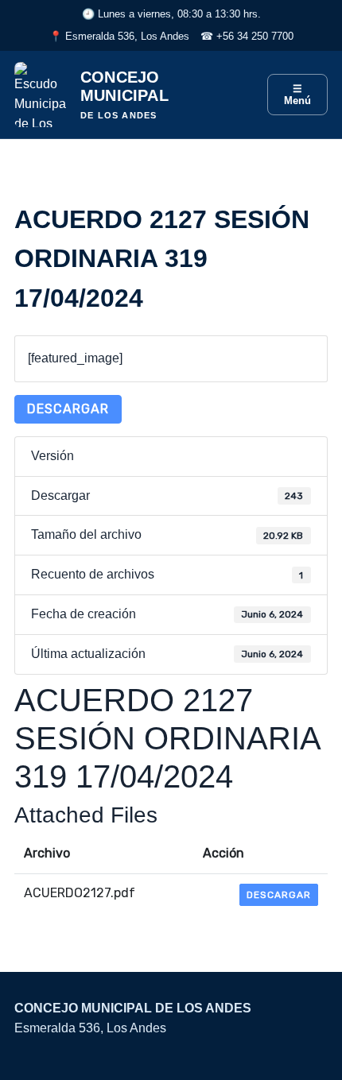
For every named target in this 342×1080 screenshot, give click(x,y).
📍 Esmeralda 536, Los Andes (119, 36)
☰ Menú (297, 94)
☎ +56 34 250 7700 (246, 36)
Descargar (68, 408)
